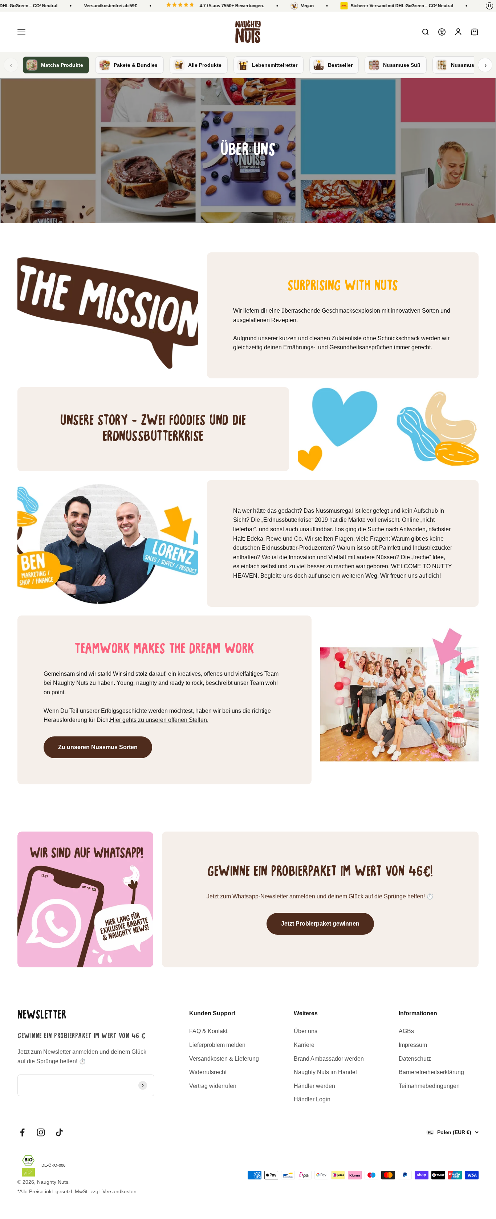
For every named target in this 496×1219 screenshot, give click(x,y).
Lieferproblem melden (217, 1045)
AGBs (406, 1031)
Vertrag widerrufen (212, 1086)
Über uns (305, 1031)
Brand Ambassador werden (329, 1059)
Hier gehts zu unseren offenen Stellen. (159, 720)
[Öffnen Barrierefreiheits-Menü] (442, 32)
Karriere (304, 1045)
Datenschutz (415, 1059)
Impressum (413, 1045)
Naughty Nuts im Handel (325, 1072)
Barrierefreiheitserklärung (431, 1072)
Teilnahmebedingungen (429, 1086)
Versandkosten (119, 1191)
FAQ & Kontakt (208, 1031)
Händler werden (314, 1086)
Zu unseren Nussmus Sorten (98, 747)
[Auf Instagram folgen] (41, 1132)
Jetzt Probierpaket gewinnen (320, 924)
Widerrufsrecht (208, 1072)
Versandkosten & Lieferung (224, 1059)
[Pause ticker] (489, 5)
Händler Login (312, 1099)
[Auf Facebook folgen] (22, 1132)
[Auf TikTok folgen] (59, 1132)
